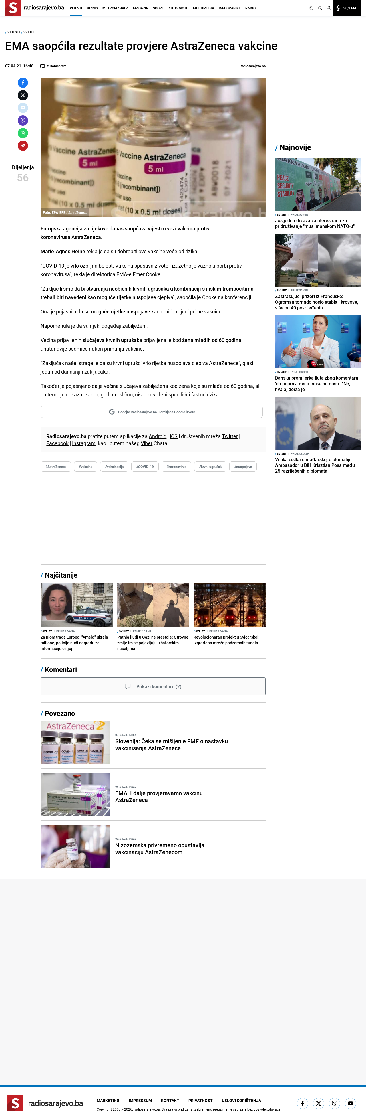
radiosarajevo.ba (147, 1109)
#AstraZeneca (55, 466)
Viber (146, 443)
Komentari (61, 669)
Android (157, 436)
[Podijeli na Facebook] (23, 83)
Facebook (57, 443)
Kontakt (170, 1100)
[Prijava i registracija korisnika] (329, 8)
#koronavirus (176, 466)
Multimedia (203, 8)
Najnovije (295, 147)
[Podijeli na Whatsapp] (23, 133)
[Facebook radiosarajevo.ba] (302, 1103)
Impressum (140, 1100)
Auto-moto (178, 8)
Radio (250, 8)
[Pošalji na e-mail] (23, 108)
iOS (174, 436)
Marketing (108, 1100)
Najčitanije (61, 575)
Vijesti (76, 8)
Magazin (140, 8)
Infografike (230, 8)
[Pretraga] (320, 8)
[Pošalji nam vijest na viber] (334, 1103)
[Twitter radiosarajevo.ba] (318, 1103)
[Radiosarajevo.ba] (45, 1103)
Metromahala (115, 8)
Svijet (29, 32)
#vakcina (85, 466)
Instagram (84, 443)
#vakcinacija (114, 466)
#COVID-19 (145, 466)
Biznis (92, 8)
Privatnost (200, 1100)
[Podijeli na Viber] (23, 120)
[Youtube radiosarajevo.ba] (350, 1103)
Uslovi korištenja (241, 1100)
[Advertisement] (153, 518)
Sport (158, 8)
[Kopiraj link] (23, 146)
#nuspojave (243, 466)
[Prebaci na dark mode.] (312, 8)
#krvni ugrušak (210, 466)
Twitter (230, 436)
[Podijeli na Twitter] (23, 95)
